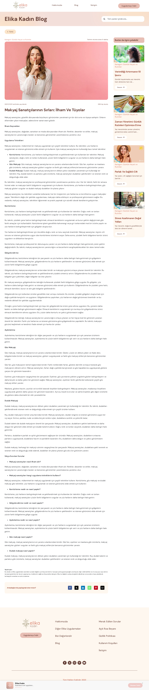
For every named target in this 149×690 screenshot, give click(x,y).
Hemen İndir (135, 685)
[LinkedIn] (83, 587)
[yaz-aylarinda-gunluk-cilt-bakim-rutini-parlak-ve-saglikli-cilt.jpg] (129, 146)
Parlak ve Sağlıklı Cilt (126, 171)
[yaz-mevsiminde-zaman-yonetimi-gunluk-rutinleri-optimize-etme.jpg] (129, 96)
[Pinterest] (95, 587)
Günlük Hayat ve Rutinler (21, 40)
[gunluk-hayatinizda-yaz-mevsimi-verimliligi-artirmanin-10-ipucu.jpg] (129, 46)
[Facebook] (70, 587)
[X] (76, 587)
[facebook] (65, 663)
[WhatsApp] (89, 587)
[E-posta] (102, 587)
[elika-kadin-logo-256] (31, 620)
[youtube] (84, 663)
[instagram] (74, 663)
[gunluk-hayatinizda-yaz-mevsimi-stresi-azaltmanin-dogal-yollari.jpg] (129, 192)
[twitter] (69, 663)
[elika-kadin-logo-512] (20, 3)
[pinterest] (79, 663)
